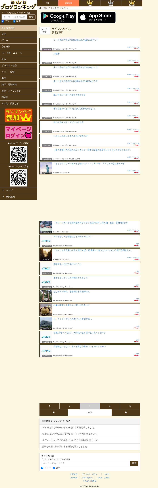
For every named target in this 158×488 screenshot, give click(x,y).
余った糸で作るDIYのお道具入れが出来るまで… (75, 108)
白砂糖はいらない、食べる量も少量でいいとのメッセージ (80, 346)
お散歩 (57, 53)
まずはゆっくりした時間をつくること (71, 277)
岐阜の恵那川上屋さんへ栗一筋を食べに (72, 305)
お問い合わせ (87, 477)
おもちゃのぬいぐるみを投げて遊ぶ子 (71, 136)
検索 (31, 16)
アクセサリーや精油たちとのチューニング (73, 236)
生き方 (137, 244)
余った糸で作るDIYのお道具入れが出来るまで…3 (76, 67)
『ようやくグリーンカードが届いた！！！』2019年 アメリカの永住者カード (89, 163)
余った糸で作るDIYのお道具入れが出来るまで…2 (76, 81)
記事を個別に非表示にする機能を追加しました (64, 446)
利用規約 (74, 474)
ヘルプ (106, 474)
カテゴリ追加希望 (89, 481)
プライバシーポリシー (90, 474)
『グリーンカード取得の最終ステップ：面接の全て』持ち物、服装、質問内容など (91, 223)
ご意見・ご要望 (103, 477)
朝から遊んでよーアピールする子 (69, 122)
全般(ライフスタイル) (133, 47)
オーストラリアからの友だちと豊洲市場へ (73, 319)
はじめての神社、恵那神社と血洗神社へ (72, 291)
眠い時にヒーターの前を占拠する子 (70, 95)
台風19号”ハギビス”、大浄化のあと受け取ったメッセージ (80, 332)
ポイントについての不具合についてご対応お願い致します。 (71, 440)
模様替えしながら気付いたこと (68, 264)
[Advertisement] (89, 197)
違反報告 (74, 477)
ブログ (8, 21)
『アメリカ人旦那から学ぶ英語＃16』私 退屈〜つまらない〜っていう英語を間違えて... (93, 250)
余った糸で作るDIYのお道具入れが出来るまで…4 (76, 40)
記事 (18, 21)
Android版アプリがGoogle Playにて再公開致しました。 (69, 427)
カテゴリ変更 (44, 30)
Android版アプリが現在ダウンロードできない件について (69, 433)
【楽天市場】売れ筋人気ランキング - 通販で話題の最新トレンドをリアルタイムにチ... (92, 150)
